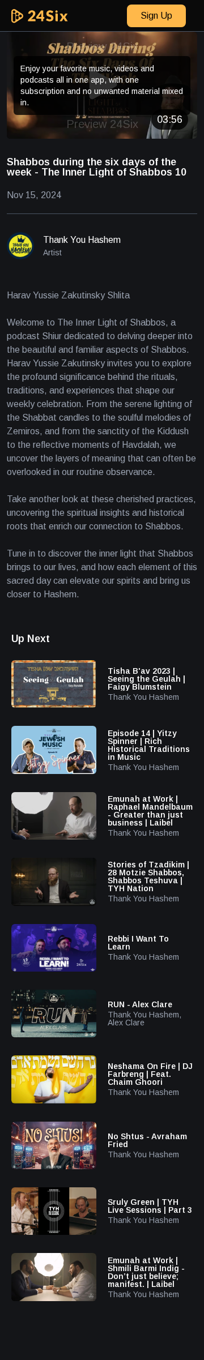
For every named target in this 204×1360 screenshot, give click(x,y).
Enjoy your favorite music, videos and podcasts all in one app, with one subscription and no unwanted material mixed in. (101, 85)
